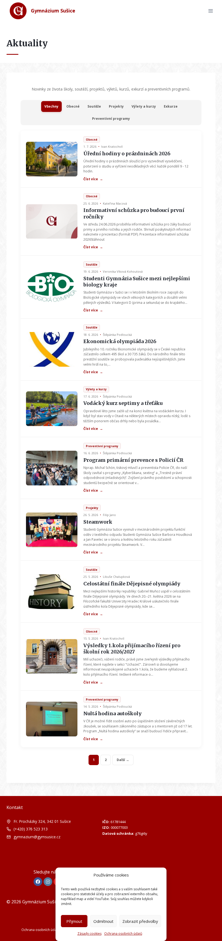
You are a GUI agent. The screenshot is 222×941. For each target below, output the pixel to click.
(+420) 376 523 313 (31, 829)
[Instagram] (48, 881)
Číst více (93, 179)
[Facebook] (38, 881)
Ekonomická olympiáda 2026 (119, 341)
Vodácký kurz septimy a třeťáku (122, 403)
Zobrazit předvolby (140, 921)
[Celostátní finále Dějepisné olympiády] (51, 591)
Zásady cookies (89, 933)
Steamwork (97, 522)
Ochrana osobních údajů (123, 933)
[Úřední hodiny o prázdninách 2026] (51, 159)
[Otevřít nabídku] (210, 11)
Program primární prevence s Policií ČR (133, 460)
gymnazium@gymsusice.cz (37, 836)
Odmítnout (103, 921)
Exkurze (171, 106)
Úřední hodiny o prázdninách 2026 (126, 153)
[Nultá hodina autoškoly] (51, 719)
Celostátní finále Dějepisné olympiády (131, 584)
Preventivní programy (111, 118)
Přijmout (74, 921)
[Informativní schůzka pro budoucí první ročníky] (51, 221)
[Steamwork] (51, 530)
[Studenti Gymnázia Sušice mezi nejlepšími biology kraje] (51, 287)
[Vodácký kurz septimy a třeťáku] (51, 408)
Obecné (73, 106)
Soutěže (94, 106)
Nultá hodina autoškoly (112, 713)
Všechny (51, 106)
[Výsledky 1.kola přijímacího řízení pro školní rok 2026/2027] (51, 656)
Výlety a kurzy (144, 106)
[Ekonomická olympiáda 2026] (51, 349)
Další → (123, 760)
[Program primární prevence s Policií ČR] (51, 468)
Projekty (116, 106)
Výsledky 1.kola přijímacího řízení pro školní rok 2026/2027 (131, 648)
